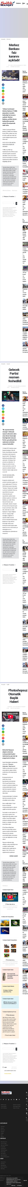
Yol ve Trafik (3, 1143)
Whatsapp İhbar (16, 1106)
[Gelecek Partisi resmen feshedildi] (10, 396)
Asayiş (2, 1136)
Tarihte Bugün (4, 1150)
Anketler (3, 1163)
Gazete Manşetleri (5, 1156)
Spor (2, 1135)
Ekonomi (8, 39)
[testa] (15, 922)
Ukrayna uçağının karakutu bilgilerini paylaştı (25, 335)
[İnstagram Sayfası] (7, 1099)
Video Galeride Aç (10, 904)
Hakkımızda (3, 1104)
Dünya (2, 1128)
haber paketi (3, 1182)
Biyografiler (3, 1165)
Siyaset (8, 363)
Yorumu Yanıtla (7, 1073)
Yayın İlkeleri (3, 1106)
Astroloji (3, 1168)
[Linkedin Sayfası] (12, 1099)
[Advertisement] (14, 23)
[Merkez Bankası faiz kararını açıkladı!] (10, 75)
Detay (13, 1185)
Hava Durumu (4, 1141)
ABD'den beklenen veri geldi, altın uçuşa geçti (25, 86)
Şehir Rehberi (4, 1155)
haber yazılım (3, 1183)
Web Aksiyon (10, 1015)
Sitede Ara (3, 1162)
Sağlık (8, 684)
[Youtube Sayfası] (9, 1099)
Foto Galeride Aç (10, 960)
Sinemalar (3, 1151)
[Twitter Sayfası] (4, 1099)
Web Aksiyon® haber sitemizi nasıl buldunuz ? (10, 1002)
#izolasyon (5, 885)
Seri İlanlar (3, 1153)
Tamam (20, 1185)
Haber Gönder (16, 1108)
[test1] (5, 922)
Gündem (18, 3)
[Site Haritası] (17, 1099)
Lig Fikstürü (3, 1148)
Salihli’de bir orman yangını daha (25, 293)
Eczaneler (3, 1146)
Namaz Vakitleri (4, 1145)
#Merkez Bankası (7, 190)
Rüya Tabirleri (4, 1167)
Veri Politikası (4, 1108)
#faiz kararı (14, 190)
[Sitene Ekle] (20, 1099)
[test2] (5, 930)
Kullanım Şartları (17, 1104)
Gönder (16, 203)
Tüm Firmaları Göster (10, 1035)
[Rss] (15, 1099)
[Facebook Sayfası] (1, 1099)
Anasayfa (3, 39)
